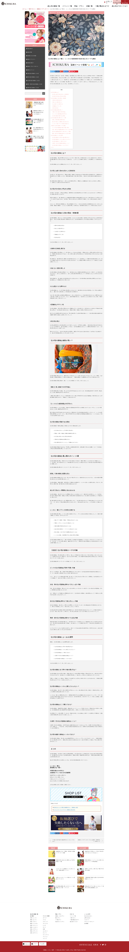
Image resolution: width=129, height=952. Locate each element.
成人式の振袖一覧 (54, 6)
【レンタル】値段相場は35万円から (59, 113)
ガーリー (45, 917)
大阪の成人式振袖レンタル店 (33, 73)
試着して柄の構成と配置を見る (58, 119)
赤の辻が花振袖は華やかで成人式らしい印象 (61, 131)
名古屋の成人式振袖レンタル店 (34, 80)
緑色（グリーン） (34, 925)
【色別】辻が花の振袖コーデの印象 (58, 125)
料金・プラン (79, 6)
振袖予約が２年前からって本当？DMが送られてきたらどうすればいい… (94, 852)
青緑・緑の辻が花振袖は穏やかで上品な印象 (61, 133)
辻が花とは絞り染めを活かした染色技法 (60, 94)
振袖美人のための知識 (32, 55)
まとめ (52, 147)
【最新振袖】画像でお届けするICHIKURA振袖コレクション (94, 878)
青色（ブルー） (33, 921)
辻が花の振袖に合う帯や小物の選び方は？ (61, 137)
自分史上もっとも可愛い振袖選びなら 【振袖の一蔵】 (66, 807)
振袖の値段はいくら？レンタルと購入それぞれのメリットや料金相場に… (94, 861)
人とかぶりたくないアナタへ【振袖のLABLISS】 (64, 809)
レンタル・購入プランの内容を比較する (60, 123)
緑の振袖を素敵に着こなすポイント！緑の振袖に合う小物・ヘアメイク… (65, 887)
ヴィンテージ (46, 934)
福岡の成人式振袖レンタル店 (33, 87)
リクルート (86, 919)
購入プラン (57, 917)
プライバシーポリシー (89, 921)
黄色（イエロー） (34, 927)
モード (44, 927)
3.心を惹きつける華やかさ (57, 104)
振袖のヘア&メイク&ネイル (33, 66)
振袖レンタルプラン (59, 916)
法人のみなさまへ (88, 916)
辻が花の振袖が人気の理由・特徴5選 (58, 98)
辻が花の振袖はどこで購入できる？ (59, 141)
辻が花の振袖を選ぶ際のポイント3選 (58, 117)
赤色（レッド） (33, 917)
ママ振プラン (58, 919)
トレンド (45, 938)
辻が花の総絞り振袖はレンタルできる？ (60, 145)
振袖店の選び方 (31, 62)
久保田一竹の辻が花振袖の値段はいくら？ (61, 143)
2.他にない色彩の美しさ (57, 102)
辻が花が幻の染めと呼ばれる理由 (59, 96)
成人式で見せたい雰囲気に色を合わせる (60, 121)
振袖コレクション (31, 69)
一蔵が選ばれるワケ (102, 6)
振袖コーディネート (62, 12)
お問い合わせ (87, 917)
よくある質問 (87, 914)
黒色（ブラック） (34, 931)
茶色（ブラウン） (34, 929)
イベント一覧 (67, 6)
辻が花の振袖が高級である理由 (58, 115)
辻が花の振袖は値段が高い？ (57, 109)
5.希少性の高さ (55, 108)
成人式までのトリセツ (120, 6)
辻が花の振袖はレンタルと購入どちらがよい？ (61, 139)
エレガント (45, 931)
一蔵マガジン (73, 917)
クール (44, 919)
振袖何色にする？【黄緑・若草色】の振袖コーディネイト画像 (65, 852)
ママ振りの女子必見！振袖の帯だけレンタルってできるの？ (63, 840)
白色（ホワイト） (34, 932)
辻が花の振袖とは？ (55, 92)
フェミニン (45, 936)
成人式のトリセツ (74, 921)
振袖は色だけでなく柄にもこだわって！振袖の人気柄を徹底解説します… (94, 887)
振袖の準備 (30, 52)
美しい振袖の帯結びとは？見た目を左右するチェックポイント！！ (38, 129)
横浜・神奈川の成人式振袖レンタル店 (35, 84)
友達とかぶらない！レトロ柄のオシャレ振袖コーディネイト (65, 878)
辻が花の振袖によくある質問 (57, 135)
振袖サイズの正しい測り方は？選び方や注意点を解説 (94, 869)
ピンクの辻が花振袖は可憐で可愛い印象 (60, 127)
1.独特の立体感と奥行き (57, 100)
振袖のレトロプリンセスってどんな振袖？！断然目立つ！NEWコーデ (89, 840)
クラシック (45, 921)
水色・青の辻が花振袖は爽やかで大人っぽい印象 (62, 129)
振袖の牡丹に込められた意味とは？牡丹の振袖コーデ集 (65, 861)
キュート (45, 932)
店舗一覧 (89, 6)
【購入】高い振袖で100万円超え (59, 111)
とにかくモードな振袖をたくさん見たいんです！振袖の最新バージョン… (65, 869)
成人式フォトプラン (59, 921)
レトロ (44, 925)
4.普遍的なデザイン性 (56, 106)
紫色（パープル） (34, 923)
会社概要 (86, 923)
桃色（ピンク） (33, 919)
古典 (44, 929)
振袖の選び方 (30, 48)
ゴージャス (45, 923)
